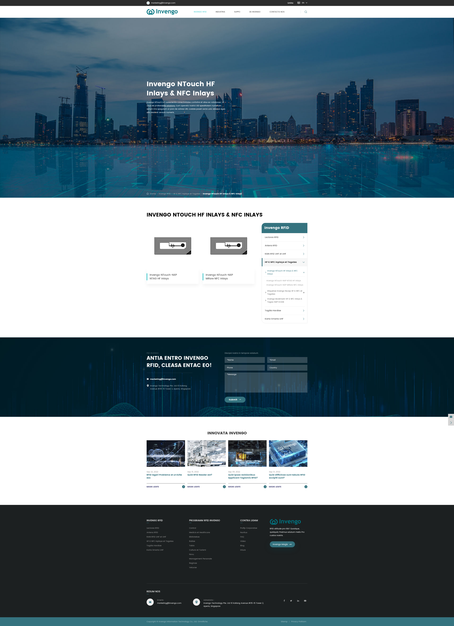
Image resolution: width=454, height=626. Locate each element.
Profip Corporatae (248, 528)
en (303, 2)
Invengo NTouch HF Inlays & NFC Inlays (222, 193)
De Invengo (254, 11)
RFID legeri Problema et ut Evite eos (164, 476)
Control (192, 528)
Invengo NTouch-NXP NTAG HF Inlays (163, 276)
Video (243, 541)
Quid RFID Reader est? (199, 475)
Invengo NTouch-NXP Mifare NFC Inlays (219, 276)
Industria (220, 11)
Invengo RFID (200, 11)
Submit (235, 399)
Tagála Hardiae (273, 310)
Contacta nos (277, 11)
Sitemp (284, 621)
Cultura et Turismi (197, 550)
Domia (153, 193)
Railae (192, 541)
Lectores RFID (272, 237)
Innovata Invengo (227, 433)
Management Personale (200, 558)
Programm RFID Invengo (204, 520)
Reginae (193, 563)
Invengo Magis (282, 544)
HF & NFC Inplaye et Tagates (186, 193)
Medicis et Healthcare (199, 532)
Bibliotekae (194, 536)
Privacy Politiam (298, 621)
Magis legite (166, 486)
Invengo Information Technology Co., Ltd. (178, 621)
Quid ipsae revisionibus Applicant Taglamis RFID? (243, 476)
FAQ (242, 536)
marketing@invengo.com (161, 2)
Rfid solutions (168, 105)
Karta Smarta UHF (274, 318)
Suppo (237, 11)
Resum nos (153, 592)
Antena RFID (271, 245)
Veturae (193, 567)
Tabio (191, 545)
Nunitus (243, 532)
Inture (243, 550)
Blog (242, 545)
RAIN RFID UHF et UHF (275, 253)
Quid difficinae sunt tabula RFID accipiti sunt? (287, 476)
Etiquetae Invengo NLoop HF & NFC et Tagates (284, 292)
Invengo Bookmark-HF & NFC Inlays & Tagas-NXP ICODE (284, 300)
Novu (191, 554)
